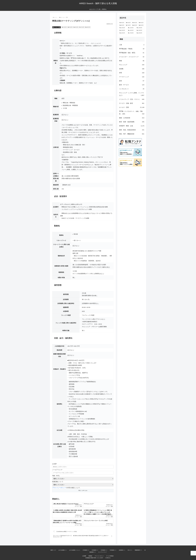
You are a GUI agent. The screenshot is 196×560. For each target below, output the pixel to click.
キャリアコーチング (102, 552)
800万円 (88, 27)
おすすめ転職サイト (62, 550)
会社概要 (84, 555)
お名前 (54, 464)
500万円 (70, 27)
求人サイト (130, 550)
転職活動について (57, 481)
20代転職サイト (86, 550)
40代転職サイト (104, 550)
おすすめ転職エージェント (74, 550)
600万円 (76, 27)
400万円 (65, 27)
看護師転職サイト (138, 550)
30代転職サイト (95, 550)
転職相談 (90, 555)
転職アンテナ (53, 550)
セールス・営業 (57, 27)
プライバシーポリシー (59, 487)
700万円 (82, 27)
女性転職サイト (122, 550)
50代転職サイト (113, 550)
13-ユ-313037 (100, 557)
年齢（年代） (56, 475)
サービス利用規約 (110, 555)
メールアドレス (57, 469)
